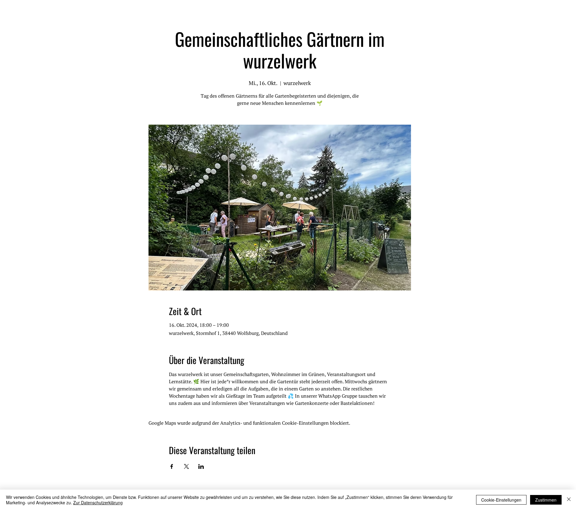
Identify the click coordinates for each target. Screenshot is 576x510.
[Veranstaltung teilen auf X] (186, 466)
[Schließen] (568, 499)
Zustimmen (545, 500)
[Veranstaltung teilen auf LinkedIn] (201, 466)
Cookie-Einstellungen (501, 500)
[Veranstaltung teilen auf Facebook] (172, 466)
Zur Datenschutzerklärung (98, 502)
